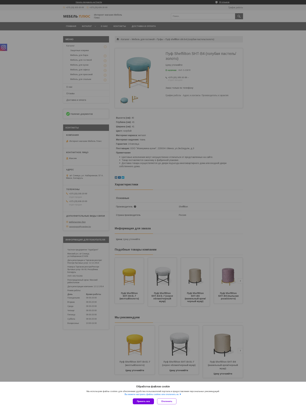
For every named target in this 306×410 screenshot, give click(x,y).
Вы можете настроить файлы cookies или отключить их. (152, 394)
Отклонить (166, 401)
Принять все (143, 401)
